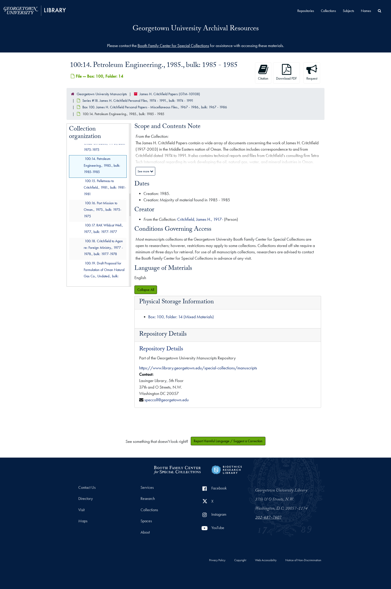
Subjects (348, 10)
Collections (328, 10)
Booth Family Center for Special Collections (173, 45)
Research (148, 498)
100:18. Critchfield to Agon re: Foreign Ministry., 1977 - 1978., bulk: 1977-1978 (103, 247)
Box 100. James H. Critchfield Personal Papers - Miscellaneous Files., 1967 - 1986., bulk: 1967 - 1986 (154, 107)
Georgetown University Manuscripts (102, 94)
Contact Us (86, 487)
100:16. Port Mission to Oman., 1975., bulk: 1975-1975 (102, 209)
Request (311, 78)
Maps (82, 520)
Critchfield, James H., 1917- (200, 219)
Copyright (240, 560)
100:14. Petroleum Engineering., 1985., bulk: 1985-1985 (102, 165)
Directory (85, 498)
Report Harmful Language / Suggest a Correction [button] (228, 441)
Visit (81, 509)
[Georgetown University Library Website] (35, 10)
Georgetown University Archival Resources (196, 29)
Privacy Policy (217, 560)
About (145, 532)
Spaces (146, 520)
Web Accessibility (266, 560)
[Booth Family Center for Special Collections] (177, 469)
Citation (263, 78)
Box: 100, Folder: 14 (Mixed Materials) (181, 317)
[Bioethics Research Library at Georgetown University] (226, 469)
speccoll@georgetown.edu (166, 400)
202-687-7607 (268, 518)
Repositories (305, 10)
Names (366, 10)
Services (147, 487)
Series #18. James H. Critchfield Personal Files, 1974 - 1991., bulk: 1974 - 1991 (137, 100)
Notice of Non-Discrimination (303, 560)
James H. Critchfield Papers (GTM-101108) (170, 94)
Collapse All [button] (145, 289)
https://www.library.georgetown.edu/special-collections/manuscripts (198, 368)
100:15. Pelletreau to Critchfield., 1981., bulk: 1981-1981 (105, 187)
